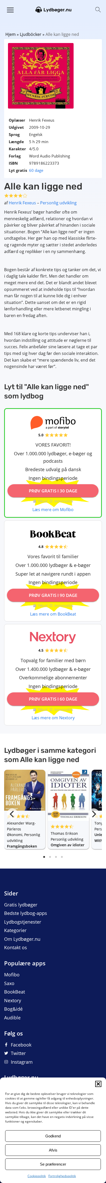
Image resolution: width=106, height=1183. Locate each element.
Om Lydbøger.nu (22, 939)
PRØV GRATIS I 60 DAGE (53, 699)
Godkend (53, 1136)
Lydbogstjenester (22, 922)
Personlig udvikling (58, 203)
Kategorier (15, 930)
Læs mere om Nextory (53, 718)
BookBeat (14, 992)
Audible (12, 1018)
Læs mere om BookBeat (53, 614)
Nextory (12, 1000)
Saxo (9, 983)
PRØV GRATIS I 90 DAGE (53, 595)
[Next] (93, 814)
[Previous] (12, 814)
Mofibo (12, 974)
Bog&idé (13, 1009)
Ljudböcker (30, 34)
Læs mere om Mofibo (53, 509)
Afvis (53, 1150)
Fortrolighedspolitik (62, 1176)
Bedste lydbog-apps (25, 913)
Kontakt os (15, 947)
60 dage (36, 170)
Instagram (22, 1062)
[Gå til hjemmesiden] (53, 9)
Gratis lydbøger (20, 905)
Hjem (10, 34)
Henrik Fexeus (22, 203)
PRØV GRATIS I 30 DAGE (53, 491)
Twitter (18, 1053)
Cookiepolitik (37, 1176)
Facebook (21, 1045)
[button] (98, 1083)
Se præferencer (53, 1164)
